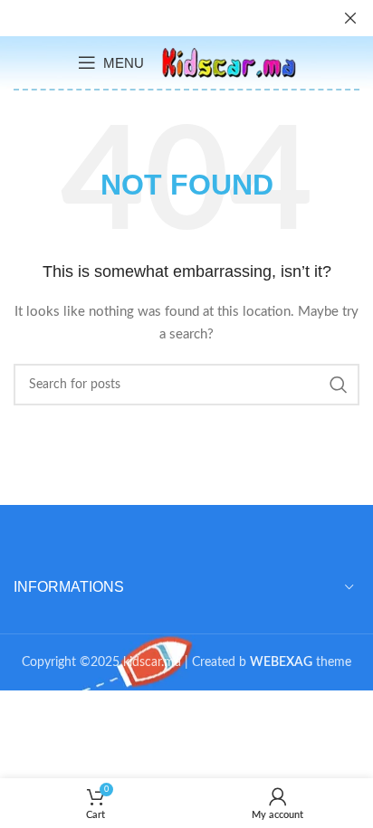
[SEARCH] (338, 384)
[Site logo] (229, 62)
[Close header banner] (350, 18)
